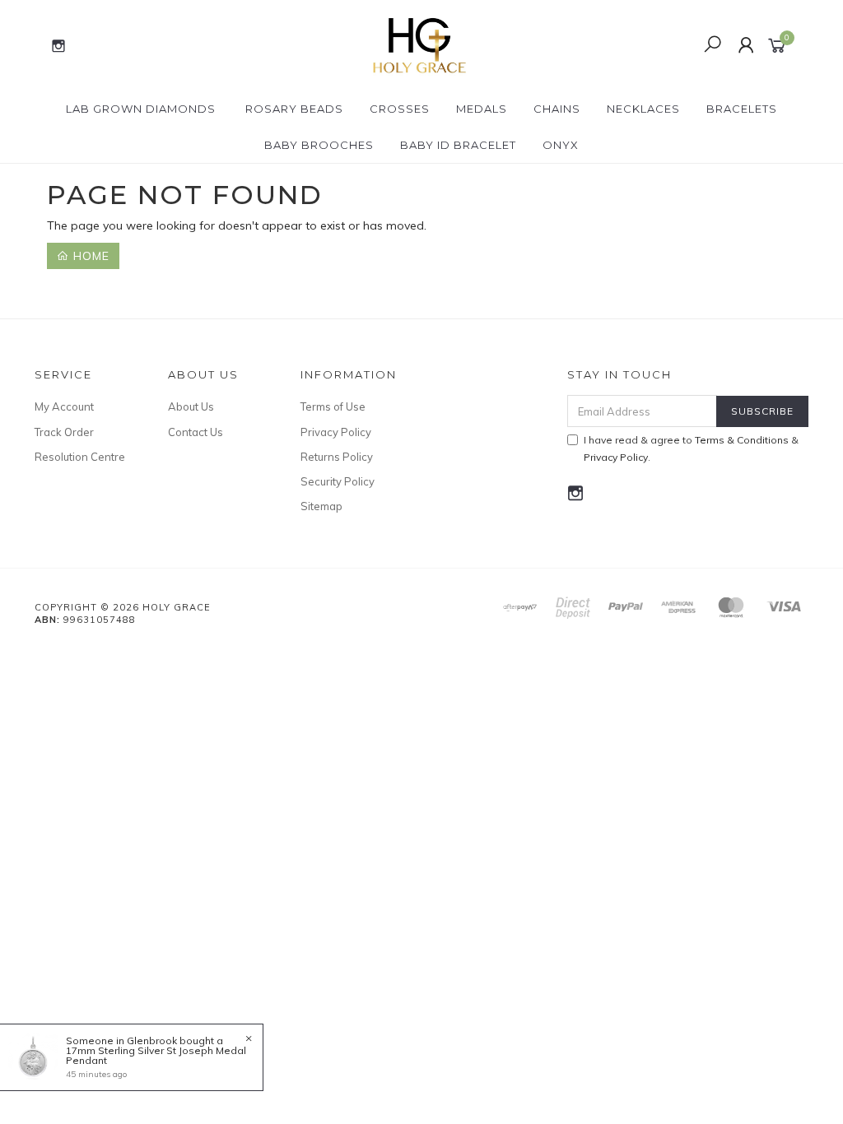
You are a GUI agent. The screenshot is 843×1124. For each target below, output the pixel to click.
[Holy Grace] (420, 44)
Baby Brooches (319, 144)
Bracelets (741, 108)
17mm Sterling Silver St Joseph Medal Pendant (156, 1055)
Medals (481, 108)
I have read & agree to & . (691, 448)
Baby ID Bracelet (458, 144)
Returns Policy (336, 456)
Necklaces (643, 108)
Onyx (561, 144)
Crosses (400, 108)
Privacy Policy (335, 432)
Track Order (64, 432)
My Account (64, 406)
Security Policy (337, 481)
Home (89, 255)
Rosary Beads (294, 108)
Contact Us (195, 432)
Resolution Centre (80, 456)
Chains (556, 108)
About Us (191, 406)
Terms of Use (333, 406)
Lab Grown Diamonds (141, 108)
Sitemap (321, 506)
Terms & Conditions (742, 440)
